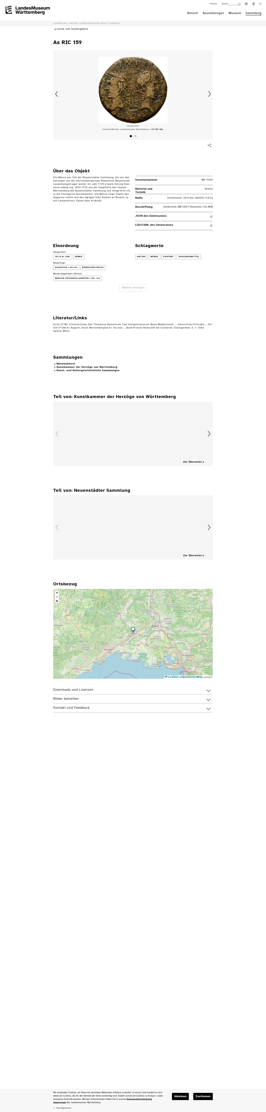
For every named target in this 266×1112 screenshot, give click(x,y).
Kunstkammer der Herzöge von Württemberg (87, 367)
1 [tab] (131, 136)
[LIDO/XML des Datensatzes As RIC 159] (211, 225)
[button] (133, 630)
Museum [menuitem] (235, 13)
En (260, 4)
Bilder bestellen (66, 699)
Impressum (59, 1102)
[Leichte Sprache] (246, 4)
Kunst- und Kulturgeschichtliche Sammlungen (88, 370)
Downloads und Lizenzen (73, 690)
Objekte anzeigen (133, 287)
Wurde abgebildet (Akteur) (67, 274)
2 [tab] (135, 136)
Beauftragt (59, 263)
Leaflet (172, 677)
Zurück (56, 94)
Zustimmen (203, 1096)
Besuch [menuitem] (192, 13)
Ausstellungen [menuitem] (213, 13)
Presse (213, 4)
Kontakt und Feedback (71, 708)
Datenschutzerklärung (139, 1099)
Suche (225, 4)
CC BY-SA (157, 129)
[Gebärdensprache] (253, 4)
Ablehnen (180, 1096)
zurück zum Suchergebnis (72, 29)
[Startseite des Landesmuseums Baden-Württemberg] (28, 12)
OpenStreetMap (192, 677)
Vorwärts (209, 94)
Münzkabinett (66, 364)
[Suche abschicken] (239, 4)
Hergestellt (59, 252)
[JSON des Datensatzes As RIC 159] (211, 216)
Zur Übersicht (192, 462)
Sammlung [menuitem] (254, 13)
